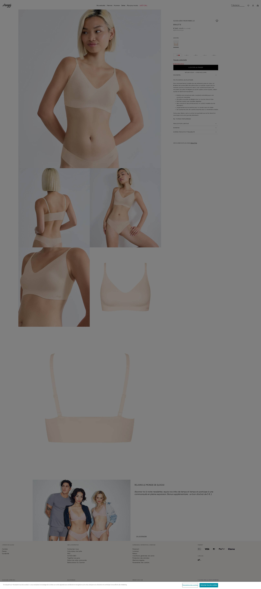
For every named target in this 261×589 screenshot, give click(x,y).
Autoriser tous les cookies (209, 585)
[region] (130, 585)
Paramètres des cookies (190, 585)
